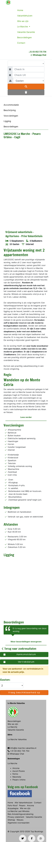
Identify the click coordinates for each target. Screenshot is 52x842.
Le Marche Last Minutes (18, 811)
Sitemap (11, 820)
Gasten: (5, 679)
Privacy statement (16, 817)
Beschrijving (10, 110)
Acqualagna (13, 808)
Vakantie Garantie (26, 32)
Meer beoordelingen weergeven (26, 641)
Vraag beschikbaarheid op (24, 692)
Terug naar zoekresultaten (20, 649)
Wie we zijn (22, 21)
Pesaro (22, 805)
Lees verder (26, 417)
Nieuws (20, 820)
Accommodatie (11, 105)
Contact (21, 43)
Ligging (7, 121)
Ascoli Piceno (18, 771)
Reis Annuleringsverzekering (20, 814)
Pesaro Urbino (19, 779)
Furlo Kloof (13, 805)
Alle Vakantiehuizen (23, 802)
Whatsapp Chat (39, 54)
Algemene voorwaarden (18, 823)
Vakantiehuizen (24, 15)
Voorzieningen (11, 115)
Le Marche (22, 26)
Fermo (15, 774)
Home (20, 10)
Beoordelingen (24, 37)
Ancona (15, 768)
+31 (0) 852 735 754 (37, 51)
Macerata (16, 777)
